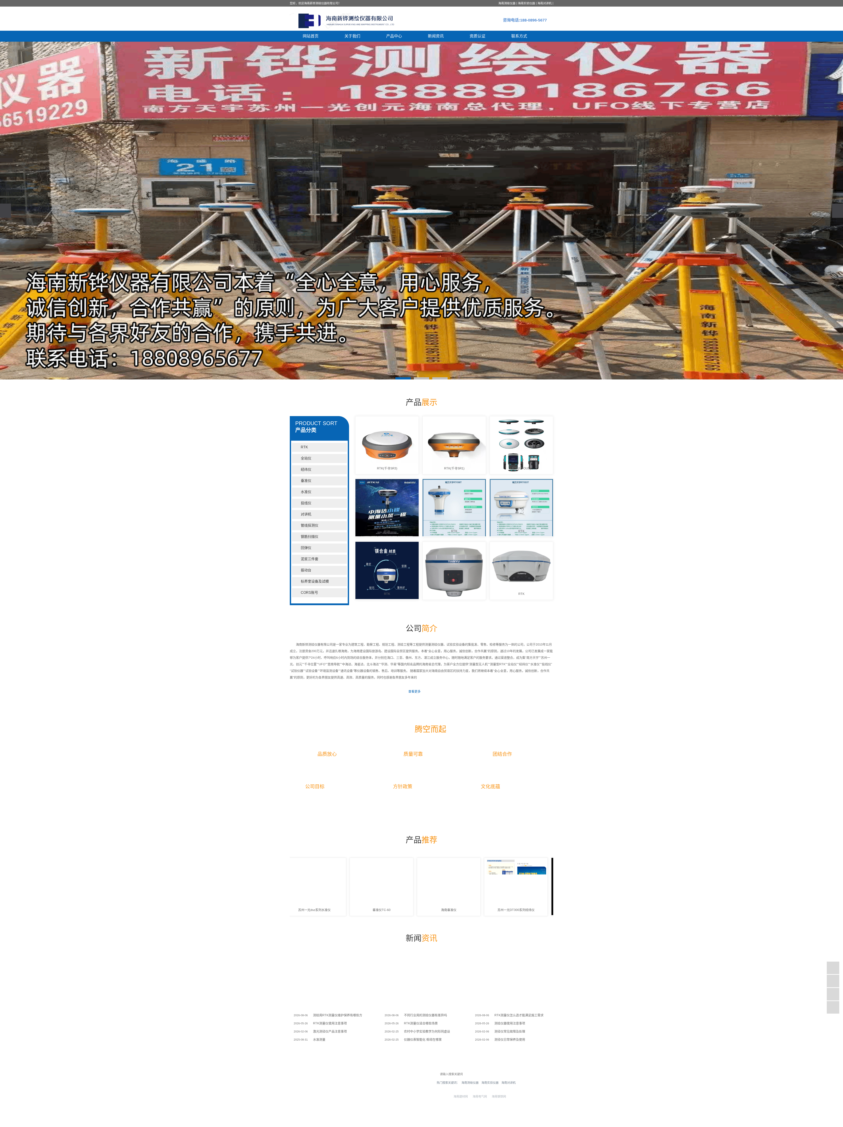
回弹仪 (306, 548)
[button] (403, 378)
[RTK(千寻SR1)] (454, 445)
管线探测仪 (309, 525)
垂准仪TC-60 (305, 910)
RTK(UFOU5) (521, 468)
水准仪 (306, 492)
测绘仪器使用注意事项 (509, 1023)
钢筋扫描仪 (309, 536)
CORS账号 (309, 592)
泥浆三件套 (309, 559)
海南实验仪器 (526, 3)
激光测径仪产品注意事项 (330, 1031)
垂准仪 (306, 481)
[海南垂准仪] (372, 886)
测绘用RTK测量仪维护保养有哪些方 (337, 1015)
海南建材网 (460, 1096)
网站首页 (311, 36)
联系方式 (519, 36)
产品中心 (394, 36)
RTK (304, 447)
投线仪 (306, 503)
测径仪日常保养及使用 (509, 1039)
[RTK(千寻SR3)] (387, 445)
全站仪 (306, 458)
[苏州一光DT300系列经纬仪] (439, 886)
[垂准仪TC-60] (305, 886)
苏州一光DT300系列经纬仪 (439, 910)
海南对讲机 (544, 3)
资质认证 (477, 36)
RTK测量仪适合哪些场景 (421, 1023)
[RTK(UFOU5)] (521, 445)
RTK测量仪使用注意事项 (330, 1023)
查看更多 (414, 691)
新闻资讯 (436, 36)
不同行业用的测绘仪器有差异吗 (425, 1015)
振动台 (306, 570)
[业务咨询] (833, 968)
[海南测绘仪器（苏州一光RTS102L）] (507, 886)
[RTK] (387, 507)
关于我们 (352, 36)
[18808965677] (833, 981)
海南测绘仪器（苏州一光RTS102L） (507, 910)
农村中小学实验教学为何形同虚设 (427, 1031)
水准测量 (319, 1039)
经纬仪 (306, 469)
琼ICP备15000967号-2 (316, 1121)
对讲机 (306, 514)
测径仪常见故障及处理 (509, 1031)
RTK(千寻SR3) (387, 468)
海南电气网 (479, 1096)
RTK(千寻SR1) (454, 468)
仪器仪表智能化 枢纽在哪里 (423, 1039)
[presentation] (5, 211)
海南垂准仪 (372, 910)
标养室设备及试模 (315, 581)
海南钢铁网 (498, 1096)
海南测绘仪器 (506, 3)
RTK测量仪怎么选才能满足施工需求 (519, 1015)
